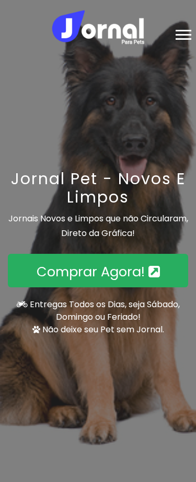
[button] (182, 33)
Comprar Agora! (92, 271)
